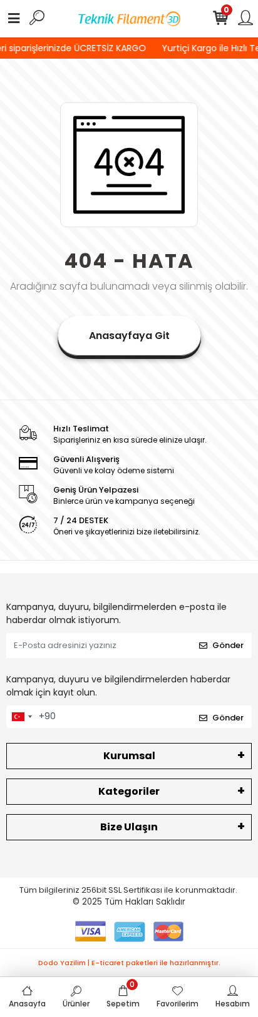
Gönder (228, 645)
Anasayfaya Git (129, 335)
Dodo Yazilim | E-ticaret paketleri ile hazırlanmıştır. (129, 963)
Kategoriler (129, 791)
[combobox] (21, 716)
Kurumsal (129, 756)
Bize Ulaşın (129, 827)
